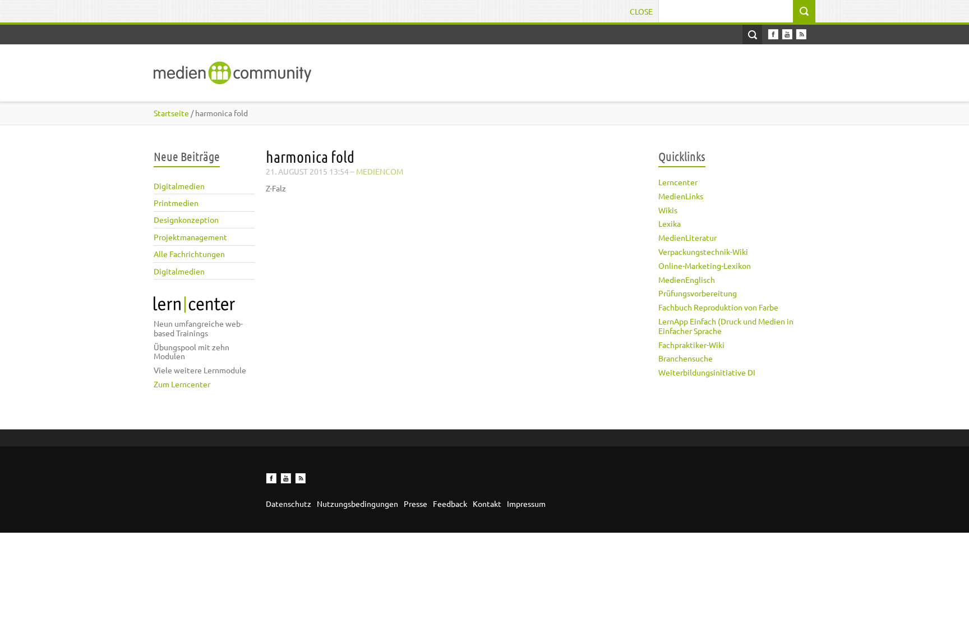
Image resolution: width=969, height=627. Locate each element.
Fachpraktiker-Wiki (691, 345)
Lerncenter (678, 182)
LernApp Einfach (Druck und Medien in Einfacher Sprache (725, 326)
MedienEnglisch (686, 279)
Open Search (752, 34)
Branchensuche (685, 358)
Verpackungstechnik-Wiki (703, 251)
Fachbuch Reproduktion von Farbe (718, 307)
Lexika (669, 223)
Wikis (667, 210)
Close (641, 11)
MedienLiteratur (687, 237)
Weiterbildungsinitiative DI (706, 372)
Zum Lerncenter (182, 384)
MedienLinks (680, 196)
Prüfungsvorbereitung (697, 293)
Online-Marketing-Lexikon (704, 265)
